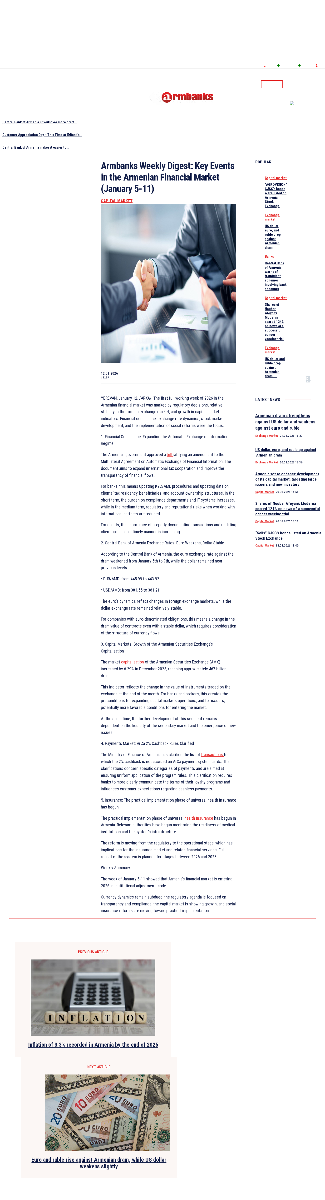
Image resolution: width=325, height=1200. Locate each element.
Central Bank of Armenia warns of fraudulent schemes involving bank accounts (275, 276)
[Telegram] (310, 84)
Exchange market (272, 217)
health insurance (198, 818)
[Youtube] (316, 84)
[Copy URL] (211, 375)
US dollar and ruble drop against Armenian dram (275, 367)
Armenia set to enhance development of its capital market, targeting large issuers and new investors (287, 479)
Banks (269, 256)
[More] (228, 376)
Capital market (117, 201)
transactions (212, 754)
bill (170, 454)
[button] (287, 84)
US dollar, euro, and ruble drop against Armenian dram (273, 237)
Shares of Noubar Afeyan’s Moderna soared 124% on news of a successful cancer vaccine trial (274, 321)
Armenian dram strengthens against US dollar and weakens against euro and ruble (285, 422)
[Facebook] (305, 84)
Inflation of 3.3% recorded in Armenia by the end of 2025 (93, 1044)
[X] (143, 375)
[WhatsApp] (160, 375)
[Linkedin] (322, 84)
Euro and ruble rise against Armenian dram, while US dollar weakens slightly (98, 1163)
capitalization (132, 661)
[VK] (194, 375)
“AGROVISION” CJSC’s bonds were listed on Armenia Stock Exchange (276, 195)
